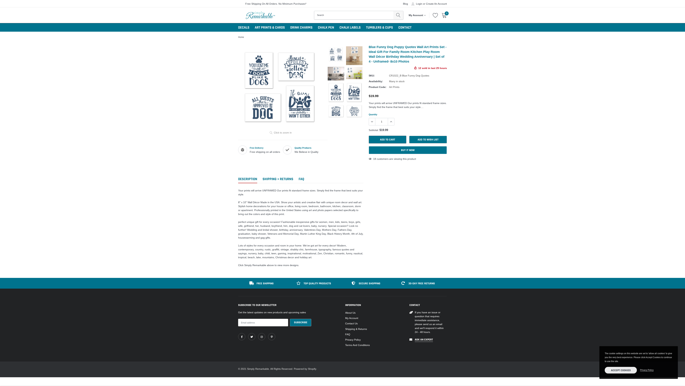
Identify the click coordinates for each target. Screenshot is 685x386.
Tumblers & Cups (379, 27)
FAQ (347, 334)
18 (374, 158)
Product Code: (377, 87)
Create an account (436, 4)
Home (241, 37)
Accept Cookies (621, 370)
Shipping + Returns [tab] (278, 179)
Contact (405, 27)
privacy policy (647, 370)
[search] (398, 15)
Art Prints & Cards (270, 27)
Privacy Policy (353, 339)
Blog (405, 3)
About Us (350, 312)
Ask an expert (424, 340)
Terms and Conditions (357, 345)
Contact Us (351, 323)
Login (419, 4)
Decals (243, 27)
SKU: (372, 75)
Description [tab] (247, 179)
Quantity (373, 114)
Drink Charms (301, 27)
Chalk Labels (350, 27)
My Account (351, 318)
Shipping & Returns (356, 329)
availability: (376, 81)
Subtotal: (374, 130)
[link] (241, 336)
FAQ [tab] (301, 179)
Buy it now (408, 150)
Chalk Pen (326, 27)
